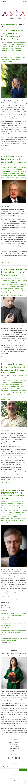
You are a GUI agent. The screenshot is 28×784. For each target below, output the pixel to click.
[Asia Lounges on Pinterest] (12, 758)
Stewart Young (5, 295)
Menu (4, 1)
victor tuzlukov (10, 523)
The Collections (14, 744)
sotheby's (18, 293)
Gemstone (4, 51)
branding (24, 280)
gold (13, 51)
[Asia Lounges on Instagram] (16, 758)
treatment (3, 61)
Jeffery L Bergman (14, 173)
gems (12, 48)
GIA (22, 384)
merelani (19, 388)
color (17, 44)
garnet (3, 48)
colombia (23, 378)
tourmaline (19, 59)
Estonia (5, 46)
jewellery (17, 53)
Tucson (10, 61)
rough (23, 57)
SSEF (17, 178)
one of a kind (4, 57)
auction (14, 280)
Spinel (13, 59)
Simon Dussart (5, 59)
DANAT (16, 380)
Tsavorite (10, 397)
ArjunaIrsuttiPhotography (9, 167)
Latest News (14, 650)
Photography (18, 514)
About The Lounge (14, 746)
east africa (23, 380)
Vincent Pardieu (5, 399)
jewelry (23, 53)
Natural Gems (21, 55)
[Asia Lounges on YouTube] (19, 758)
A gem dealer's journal (9, 24)
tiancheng (13, 295)
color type (5, 282)
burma (18, 378)
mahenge (12, 388)
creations (23, 44)
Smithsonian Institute (17, 518)
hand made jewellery (14, 510)
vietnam (23, 397)
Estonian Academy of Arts (15, 46)
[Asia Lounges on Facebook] (8, 758)
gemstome (18, 48)
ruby (13, 393)
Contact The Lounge (14, 748)
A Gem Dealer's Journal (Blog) (14, 742)
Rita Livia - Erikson (15, 57)
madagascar (4, 388)
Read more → (5, 149)
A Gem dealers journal (20, 42)
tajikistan (14, 395)
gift (9, 51)
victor (2, 523)
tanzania (20, 395)
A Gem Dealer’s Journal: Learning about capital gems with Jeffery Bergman (13, 159)
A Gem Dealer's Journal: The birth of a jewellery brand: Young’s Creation (14, 272)
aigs (25, 376)
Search (14, 750)
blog (13, 44)
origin (2, 178)
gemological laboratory (7, 284)
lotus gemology (12, 55)
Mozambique (4, 391)
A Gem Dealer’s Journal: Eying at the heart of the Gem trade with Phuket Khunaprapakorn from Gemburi (13, 615)
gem (7, 48)
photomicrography (6, 516)
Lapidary (3, 55)
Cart (25, 1)
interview (10, 53)
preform (15, 516)
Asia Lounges (6, 44)
